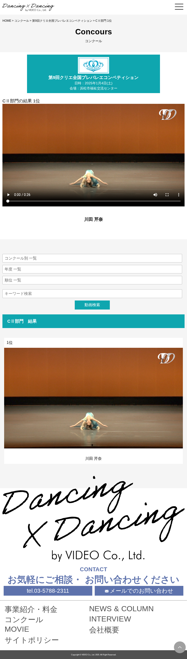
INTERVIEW (110, 619)
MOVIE (17, 629)
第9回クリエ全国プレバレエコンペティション (62, 20)
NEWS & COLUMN (121, 608)
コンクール (21, 20)
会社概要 (104, 630)
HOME (6, 20)
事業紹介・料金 (31, 609)
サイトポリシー (32, 640)
